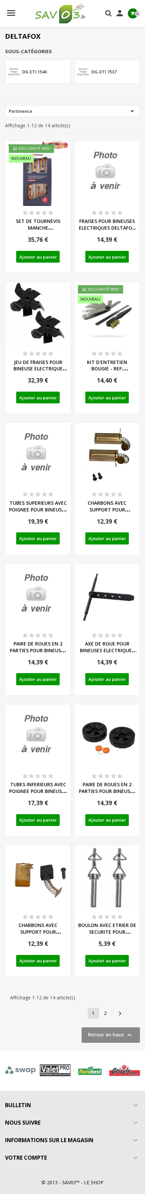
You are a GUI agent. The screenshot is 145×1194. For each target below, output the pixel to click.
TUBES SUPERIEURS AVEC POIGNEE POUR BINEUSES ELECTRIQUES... (38, 510)
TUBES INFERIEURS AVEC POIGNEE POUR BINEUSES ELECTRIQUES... (38, 791)
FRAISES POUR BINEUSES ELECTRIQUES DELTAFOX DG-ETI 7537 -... (107, 228)
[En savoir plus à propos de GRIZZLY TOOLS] (124, 1070)
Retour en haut (111, 1035)
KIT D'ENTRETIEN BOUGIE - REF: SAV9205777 (107, 369)
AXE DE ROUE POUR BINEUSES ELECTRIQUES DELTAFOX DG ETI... (107, 650)
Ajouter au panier (38, 257)
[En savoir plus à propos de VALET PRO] (55, 1070)
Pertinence (72, 111)
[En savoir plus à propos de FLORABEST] (90, 1070)
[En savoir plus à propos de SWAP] (20, 1070)
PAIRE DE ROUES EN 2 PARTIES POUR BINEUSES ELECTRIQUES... (38, 650)
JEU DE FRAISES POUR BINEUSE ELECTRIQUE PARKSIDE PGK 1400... (38, 369)
